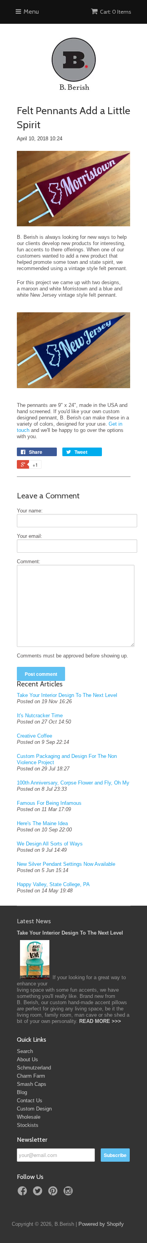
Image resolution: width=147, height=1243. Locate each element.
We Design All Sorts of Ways (50, 844)
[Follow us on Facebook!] (23, 1193)
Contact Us (29, 1100)
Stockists (27, 1125)
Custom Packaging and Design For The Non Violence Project (67, 759)
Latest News (34, 921)
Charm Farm (31, 1076)
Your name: (30, 511)
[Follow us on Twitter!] (39, 1193)
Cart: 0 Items (115, 11)
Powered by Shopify (101, 1224)
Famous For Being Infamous (49, 803)
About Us (27, 1059)
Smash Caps (31, 1084)
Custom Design (34, 1109)
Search (25, 1051)
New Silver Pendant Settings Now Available (66, 864)
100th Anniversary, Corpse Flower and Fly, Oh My (73, 783)
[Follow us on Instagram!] (69, 1193)
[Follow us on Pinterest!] (54, 1193)
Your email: (29, 536)
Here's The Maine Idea (42, 823)
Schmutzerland (34, 1068)
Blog (22, 1092)
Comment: (28, 561)
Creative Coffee (34, 736)
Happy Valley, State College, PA (53, 884)
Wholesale (28, 1117)
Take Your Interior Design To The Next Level (67, 695)
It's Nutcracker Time (40, 715)
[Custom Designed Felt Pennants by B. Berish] (74, 231)
